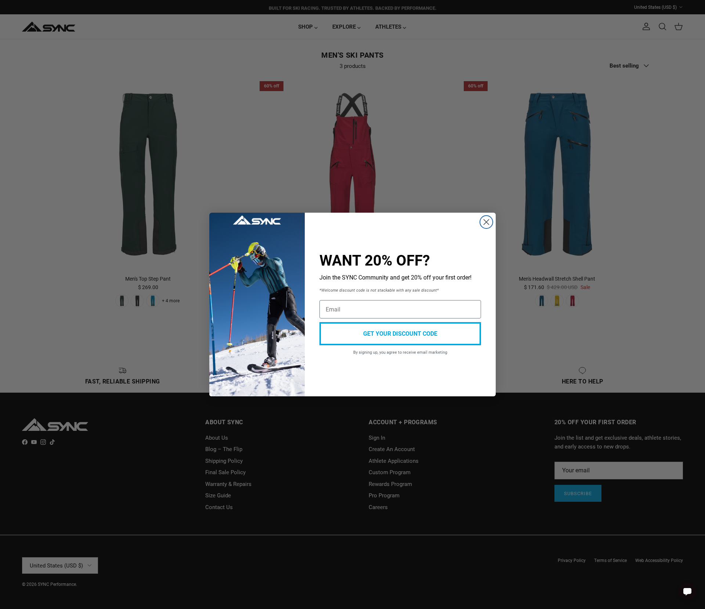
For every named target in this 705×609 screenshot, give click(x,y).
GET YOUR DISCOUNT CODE (400, 333)
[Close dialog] (486, 222)
